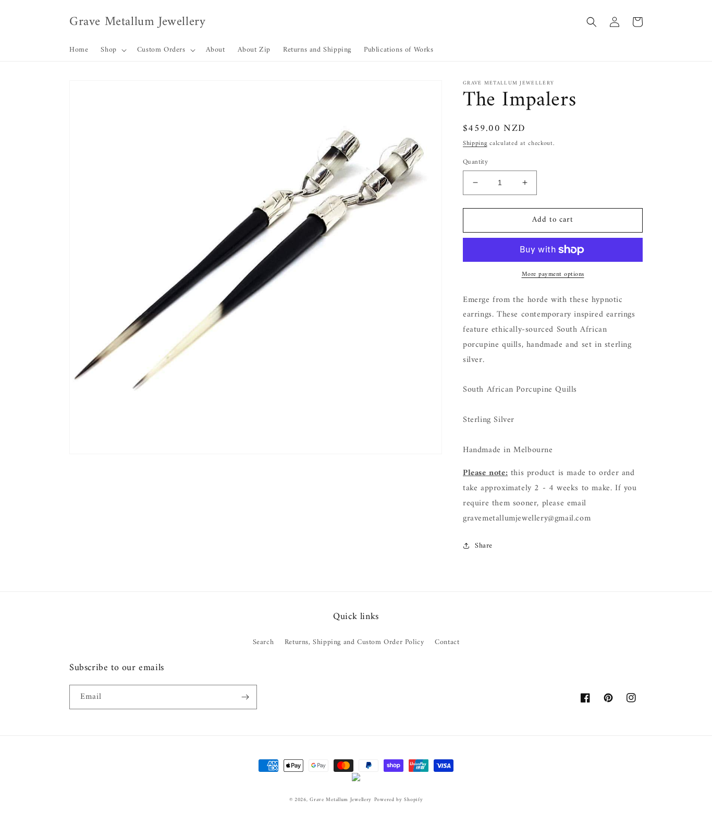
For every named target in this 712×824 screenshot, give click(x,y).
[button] (112, 50)
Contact (447, 642)
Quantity (475, 162)
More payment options (553, 275)
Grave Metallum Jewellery (341, 799)
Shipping (475, 143)
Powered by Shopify (398, 799)
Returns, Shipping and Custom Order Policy (354, 642)
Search (263, 642)
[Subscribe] (245, 697)
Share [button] (484, 545)
